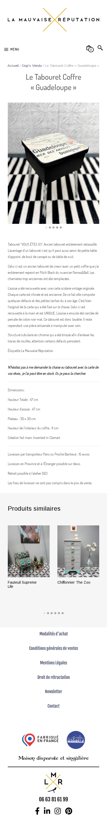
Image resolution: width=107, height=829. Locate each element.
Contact (53, 706)
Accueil (13, 66)
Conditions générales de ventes (53, 648)
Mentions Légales (53, 662)
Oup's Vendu (32, 66)
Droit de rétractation (53, 677)
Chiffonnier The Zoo (73, 582)
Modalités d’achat (53, 633)
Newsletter (53, 691)
